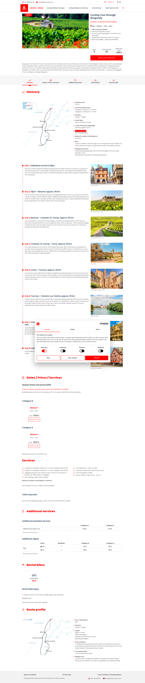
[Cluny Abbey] (107, 253)
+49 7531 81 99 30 (29, 2)
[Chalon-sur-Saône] (107, 305)
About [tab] (98, 329)
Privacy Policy (66, 675)
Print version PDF (80, 131)
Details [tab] (72, 329)
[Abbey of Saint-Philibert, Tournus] (107, 279)
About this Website (30, 675)
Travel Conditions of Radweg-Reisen (109, 675)
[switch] (63, 351)
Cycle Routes (96, 8)
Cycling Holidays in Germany (78, 8)
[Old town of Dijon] (107, 174)
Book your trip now (106, 57)
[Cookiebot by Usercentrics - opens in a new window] (101, 324)
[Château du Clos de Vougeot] (107, 200)
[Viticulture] (107, 227)
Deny (48, 358)
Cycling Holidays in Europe (55, 8)
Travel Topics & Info (111, 8)
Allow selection (72, 358)
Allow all (96, 358)
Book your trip (34, 419)
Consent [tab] (47, 329)
